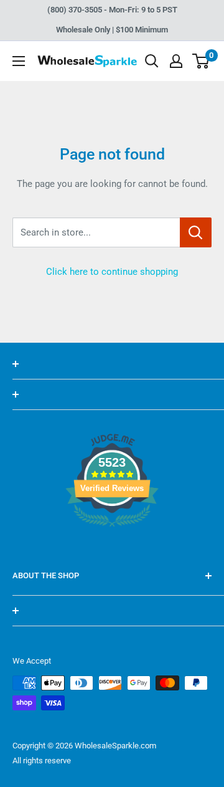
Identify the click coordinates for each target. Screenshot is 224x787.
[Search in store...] (196, 232)
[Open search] (152, 61)
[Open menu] (18, 61)
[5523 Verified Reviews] (112, 547)
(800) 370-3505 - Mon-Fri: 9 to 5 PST (112, 9)
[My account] (176, 61)
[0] (201, 61)
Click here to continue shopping (112, 271)
